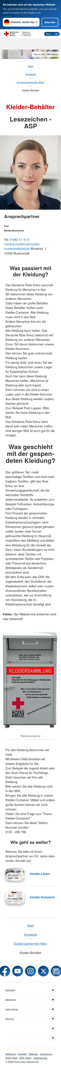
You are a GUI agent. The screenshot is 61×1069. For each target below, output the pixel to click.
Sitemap (33, 1054)
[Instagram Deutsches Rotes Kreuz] (30, 971)
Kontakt (22, 1054)
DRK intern (25, 1058)
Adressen (10, 1054)
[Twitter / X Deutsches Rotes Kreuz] (43, 971)
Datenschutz (40, 1058)
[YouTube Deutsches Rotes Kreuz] (17, 971)
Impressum (46, 1054)
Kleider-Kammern (42, 897)
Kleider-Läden (40, 874)
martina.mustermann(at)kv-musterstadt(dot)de (22, 246)
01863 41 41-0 (19, 239)
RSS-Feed (11, 1058)
